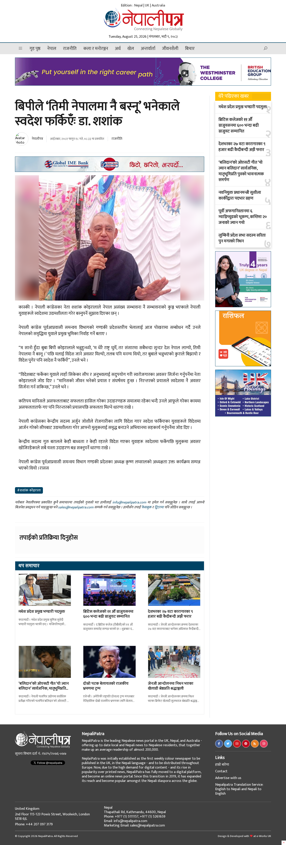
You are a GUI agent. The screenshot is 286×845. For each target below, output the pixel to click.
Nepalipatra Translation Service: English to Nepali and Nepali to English (239, 789)
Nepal (138, 5)
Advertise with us (228, 778)
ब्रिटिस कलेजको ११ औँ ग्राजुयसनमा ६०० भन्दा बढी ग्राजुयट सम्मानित (108, 614)
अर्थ (118, 48)
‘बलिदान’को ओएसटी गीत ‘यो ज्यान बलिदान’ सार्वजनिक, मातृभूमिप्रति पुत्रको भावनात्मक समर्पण (241, 171)
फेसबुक (146, 507)
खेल (130, 48)
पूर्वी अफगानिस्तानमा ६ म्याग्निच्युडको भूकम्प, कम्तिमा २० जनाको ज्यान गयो (243, 217)
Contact (221, 771)
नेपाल (51, 48)
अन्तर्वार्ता (148, 48)
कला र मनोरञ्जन (95, 48)
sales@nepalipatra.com (75, 507)
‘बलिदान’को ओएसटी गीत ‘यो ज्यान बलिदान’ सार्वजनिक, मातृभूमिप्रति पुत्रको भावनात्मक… (44, 688)
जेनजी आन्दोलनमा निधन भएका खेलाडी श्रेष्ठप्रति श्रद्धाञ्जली (170, 686)
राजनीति (70, 48)
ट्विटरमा (159, 507)
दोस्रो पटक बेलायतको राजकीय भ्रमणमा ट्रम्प (105, 686)
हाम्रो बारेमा (222, 765)
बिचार (190, 48)
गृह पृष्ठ (34, 48)
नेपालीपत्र (37, 139)
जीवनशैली (170, 48)
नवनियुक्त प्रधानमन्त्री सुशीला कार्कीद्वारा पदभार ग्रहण (240, 195)
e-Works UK (264, 836)
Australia (158, 5)
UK (147, 5)
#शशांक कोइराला (29, 490)
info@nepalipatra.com (129, 502)
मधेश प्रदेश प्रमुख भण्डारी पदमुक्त (42, 611)
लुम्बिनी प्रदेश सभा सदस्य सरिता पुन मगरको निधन (242, 238)
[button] (20, 48)
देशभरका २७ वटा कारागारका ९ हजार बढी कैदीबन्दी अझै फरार (170, 614)
